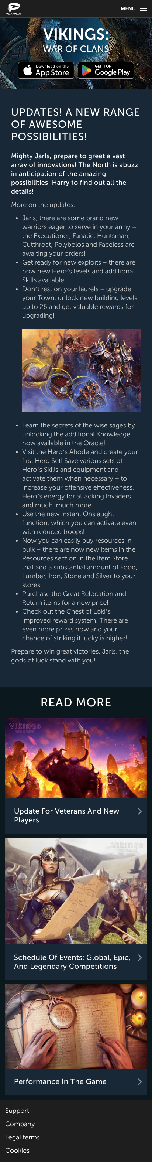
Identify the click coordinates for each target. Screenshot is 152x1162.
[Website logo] (14, 8)
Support (17, 1111)
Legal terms (22, 1137)
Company (20, 1124)
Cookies (17, 1151)
